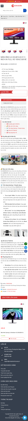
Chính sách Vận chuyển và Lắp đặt (8, 389)
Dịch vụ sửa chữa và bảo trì (7, 375)
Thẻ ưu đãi (3, 368)
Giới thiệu (3, 403)
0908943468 (9, 283)
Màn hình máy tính (20, 16)
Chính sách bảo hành (5, 391)
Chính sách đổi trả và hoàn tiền (7, 393)
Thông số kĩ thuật (8, 103)
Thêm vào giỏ (13, 338)
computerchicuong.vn (12, 289)
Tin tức (2, 407)
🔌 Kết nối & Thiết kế (11, 130)
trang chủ (5, 16)
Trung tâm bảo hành (5, 370)
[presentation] (2, 320)
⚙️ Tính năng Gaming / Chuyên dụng (15, 128)
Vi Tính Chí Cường (11, 291)
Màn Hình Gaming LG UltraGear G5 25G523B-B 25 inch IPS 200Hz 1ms (12, 332)
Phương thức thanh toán (6, 395)
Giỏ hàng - (19, 1)
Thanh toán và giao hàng (6, 373)
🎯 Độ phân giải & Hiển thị (12, 124)
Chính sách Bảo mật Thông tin (7, 387)
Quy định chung (4, 384)
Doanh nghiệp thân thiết (6, 377)
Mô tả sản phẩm (7, 100)
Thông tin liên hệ (4, 405)
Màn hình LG (4, 18)
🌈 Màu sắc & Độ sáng (12, 126)
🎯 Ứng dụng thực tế (11, 132)
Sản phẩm (11, 16)
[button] (25, 418)
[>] (26, 51)
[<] (1, 51)
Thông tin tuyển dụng (5, 409)
